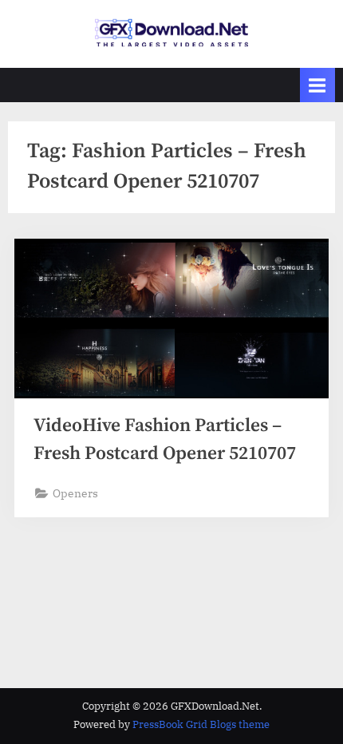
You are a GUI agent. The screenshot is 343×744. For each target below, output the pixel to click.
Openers (75, 493)
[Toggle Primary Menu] (317, 85)
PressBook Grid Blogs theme (201, 724)
